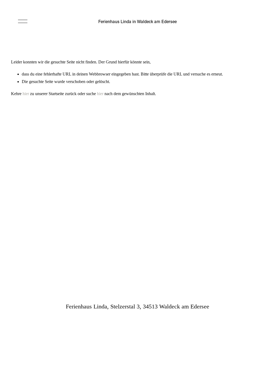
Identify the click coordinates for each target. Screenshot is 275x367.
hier (26, 93)
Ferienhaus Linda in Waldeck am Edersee (137, 21)
